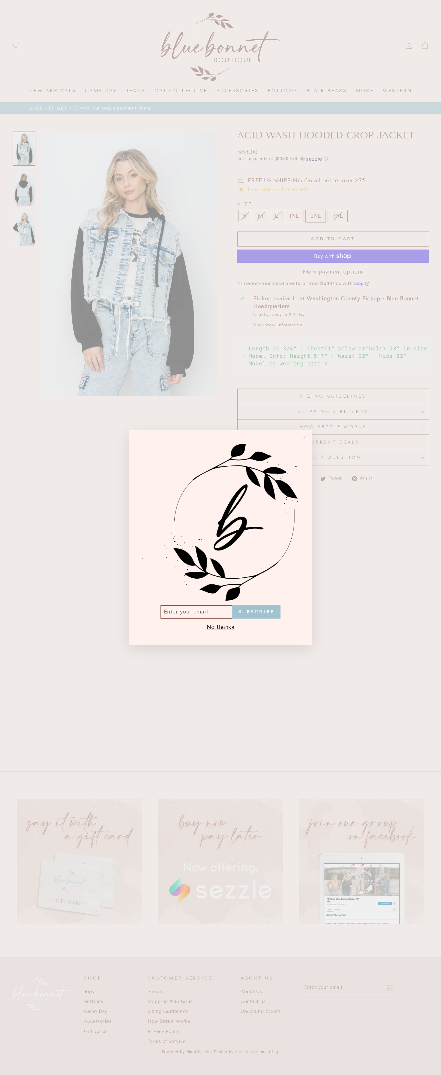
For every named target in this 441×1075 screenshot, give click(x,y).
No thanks (220, 627)
